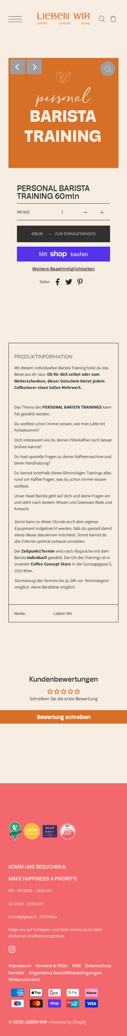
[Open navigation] (16, 19)
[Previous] (17, 66)
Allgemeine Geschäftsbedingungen (65, 972)
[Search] (102, 18)
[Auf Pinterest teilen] (80, 281)
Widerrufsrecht (24, 979)
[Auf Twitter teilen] (68, 281)
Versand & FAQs (52, 965)
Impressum (19, 965)
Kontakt (16, 972)
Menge (23, 212)
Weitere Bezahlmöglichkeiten (63, 268)
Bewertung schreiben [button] (63, 716)
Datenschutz (98, 965)
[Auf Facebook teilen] (57, 281)
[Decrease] (86, 212)
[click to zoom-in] (107, 68)
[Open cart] (113, 18)
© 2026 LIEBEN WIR (27, 1021)
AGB (76, 965)
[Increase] (102, 212)
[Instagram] (11, 949)
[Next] (34, 66)
